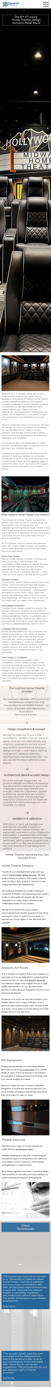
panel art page (38, 461)
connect (6, 922)
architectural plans (24, 1149)
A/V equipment (27, 1069)
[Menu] (46, 4)
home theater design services (23, 875)
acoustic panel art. (37, 980)
